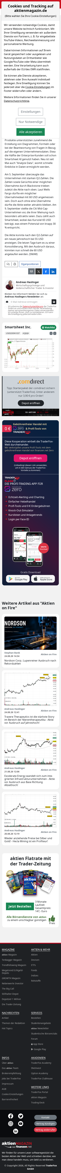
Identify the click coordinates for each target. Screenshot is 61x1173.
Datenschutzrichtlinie (16, 101)
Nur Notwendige (31, 122)
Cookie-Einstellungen (37, 87)
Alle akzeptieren (30, 132)
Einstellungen (30, 111)
